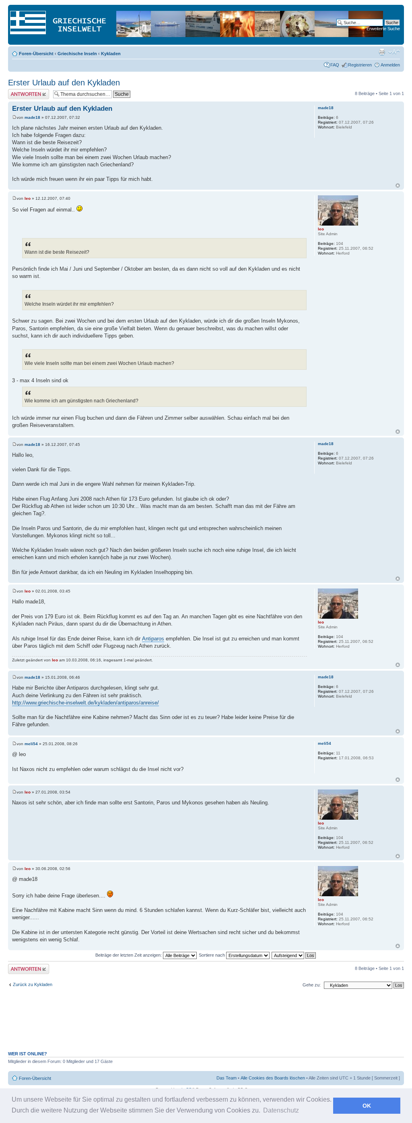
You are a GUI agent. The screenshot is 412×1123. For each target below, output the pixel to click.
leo (28, 198)
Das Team (226, 1077)
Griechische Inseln (77, 53)
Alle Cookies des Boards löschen (273, 1077)
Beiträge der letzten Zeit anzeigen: (129, 955)
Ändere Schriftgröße (394, 52)
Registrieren (360, 64)
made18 (32, 117)
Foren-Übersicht (36, 53)
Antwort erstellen (24, 91)
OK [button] (367, 1105)
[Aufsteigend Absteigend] (294, 955)
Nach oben (398, 185)
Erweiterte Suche (383, 28)
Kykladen (111, 53)
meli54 (31, 744)
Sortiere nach (212, 955)
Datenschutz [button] (281, 1110)
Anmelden (390, 64)
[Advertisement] (206, 1024)
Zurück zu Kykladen (32, 984)
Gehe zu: (312, 984)
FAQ (334, 64)
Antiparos (153, 639)
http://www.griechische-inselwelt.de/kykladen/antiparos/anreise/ (85, 703)
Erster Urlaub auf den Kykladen (64, 82)
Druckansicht (381, 52)
